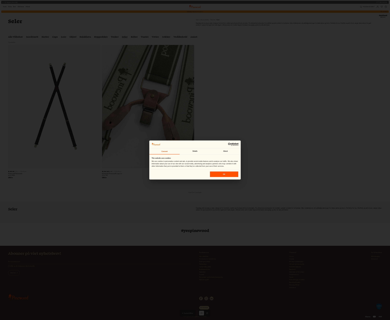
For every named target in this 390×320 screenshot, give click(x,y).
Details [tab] (195, 151)
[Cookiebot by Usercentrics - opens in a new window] (229, 144)
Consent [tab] (164, 151)
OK (224, 174)
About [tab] (225, 151)
